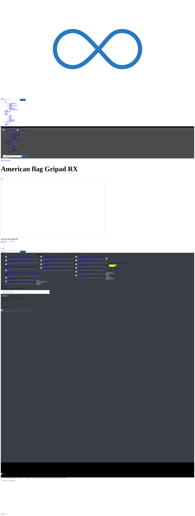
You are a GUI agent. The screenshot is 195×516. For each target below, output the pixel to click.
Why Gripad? (11, 119)
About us (11, 115)
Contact (6, 113)
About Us (108, 279)
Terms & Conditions (41, 281)
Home (2, 159)
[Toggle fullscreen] (5, 513)
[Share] (3, 513)
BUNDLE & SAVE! (13, 105)
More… (6, 114)
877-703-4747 (112, 266)
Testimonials (40, 282)
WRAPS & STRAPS (13, 109)
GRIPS (10, 106)
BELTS (10, 104)
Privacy (38, 283)
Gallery (10, 118)
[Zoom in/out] (7, 513)
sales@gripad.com (112, 265)
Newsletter (7, 123)
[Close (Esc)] (1, 513)
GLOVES (11, 107)
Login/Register (8, 121)
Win (6, 112)
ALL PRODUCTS (13, 103)
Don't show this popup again (9, 480)
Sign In (6, 124)
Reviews (6, 110)
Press (10, 117)
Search (23, 100)
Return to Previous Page (6, 160)
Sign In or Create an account (12, 127)
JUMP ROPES (12, 108)
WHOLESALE (8, 111)
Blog (10, 116)
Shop (6, 102)
